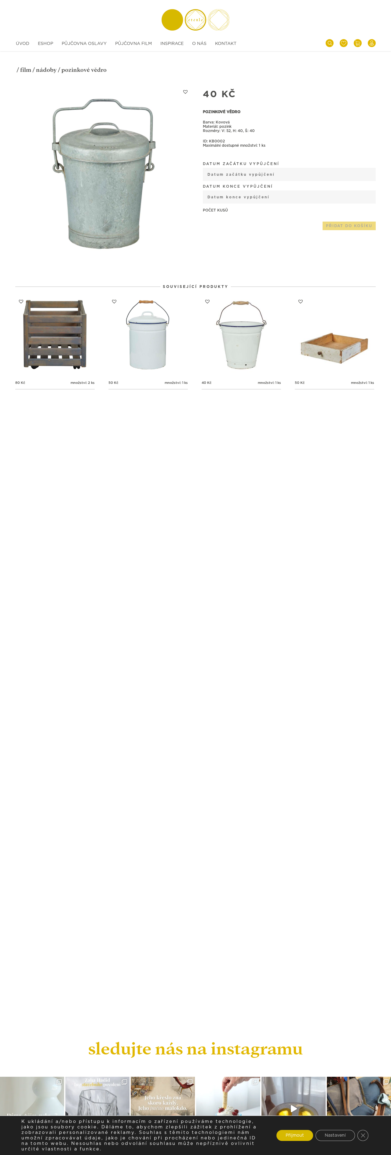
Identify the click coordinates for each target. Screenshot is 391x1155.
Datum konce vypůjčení (238, 186)
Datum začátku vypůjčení (241, 164)
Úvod (22, 44)
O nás (199, 44)
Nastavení (335, 1135)
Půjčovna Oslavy (84, 44)
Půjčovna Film (133, 44)
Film (25, 70)
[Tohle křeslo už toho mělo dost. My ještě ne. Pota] (359, 1109)
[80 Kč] (55, 335)
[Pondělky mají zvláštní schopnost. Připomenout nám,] (293, 1109)
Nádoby (46, 70)
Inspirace (172, 44)
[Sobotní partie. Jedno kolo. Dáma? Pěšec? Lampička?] (32, 1109)
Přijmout (295, 1135)
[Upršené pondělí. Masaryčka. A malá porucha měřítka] (97, 1109)
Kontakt (225, 44)
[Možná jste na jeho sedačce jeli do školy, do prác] (163, 1109)
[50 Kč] (148, 335)
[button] (185, 91)
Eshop (45, 44)
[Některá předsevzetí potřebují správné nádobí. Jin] (228, 1109)
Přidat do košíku (349, 226)
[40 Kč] (241, 335)
